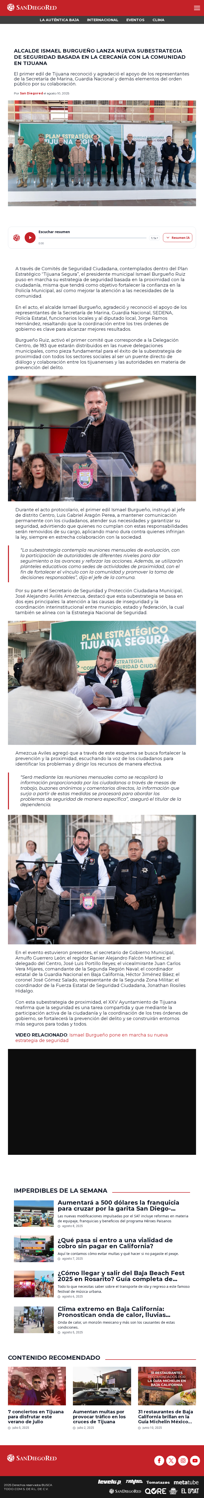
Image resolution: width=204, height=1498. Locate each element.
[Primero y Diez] (173, 1491)
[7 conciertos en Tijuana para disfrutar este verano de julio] (37, 1386)
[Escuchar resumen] (30, 237)
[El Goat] (190, 1491)
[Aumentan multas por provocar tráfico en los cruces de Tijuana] (102, 1386)
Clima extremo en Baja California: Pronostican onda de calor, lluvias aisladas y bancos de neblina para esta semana (119, 1312)
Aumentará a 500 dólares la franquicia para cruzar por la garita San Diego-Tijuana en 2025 (118, 1206)
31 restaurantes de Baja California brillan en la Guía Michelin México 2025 (165, 1416)
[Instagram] (183, 1461)
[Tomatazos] (158, 1482)
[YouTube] (195, 1461)
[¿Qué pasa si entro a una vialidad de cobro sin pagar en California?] (34, 1249)
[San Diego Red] (125, 1491)
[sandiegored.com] (17, 238)
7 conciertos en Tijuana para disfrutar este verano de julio (36, 1416)
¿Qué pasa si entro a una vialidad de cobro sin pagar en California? (115, 1243)
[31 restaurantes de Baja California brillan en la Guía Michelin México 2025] (167, 1386)
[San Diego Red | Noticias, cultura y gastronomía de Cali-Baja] (32, 7)
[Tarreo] (134, 1482)
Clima (158, 20)
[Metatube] (186, 1482)
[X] (171, 1461)
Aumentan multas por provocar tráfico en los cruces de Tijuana (99, 1416)
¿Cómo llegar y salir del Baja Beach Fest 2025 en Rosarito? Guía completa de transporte (121, 1276)
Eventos (135, 20)
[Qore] (155, 1491)
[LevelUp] (110, 1482)
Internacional (102, 20)
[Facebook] (159, 1461)
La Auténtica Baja (59, 20)
